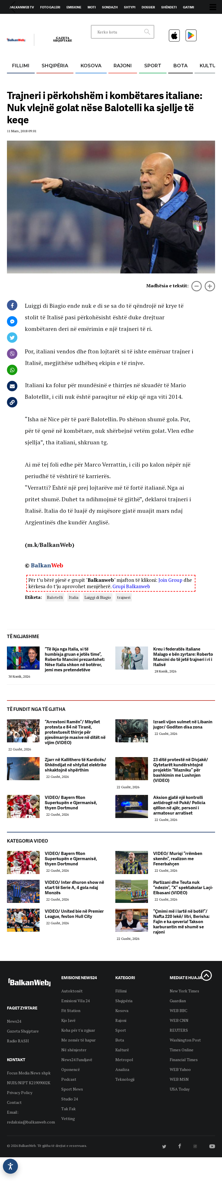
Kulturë (122, 1049)
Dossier (148, 7)
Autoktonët (72, 991)
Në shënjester (73, 1049)
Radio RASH (18, 1041)
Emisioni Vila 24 (75, 1000)
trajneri (123, 597)
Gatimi (188, 7)
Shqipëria (55, 65)
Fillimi (20, 65)
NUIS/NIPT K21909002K (28, 1082)
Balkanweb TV (22, 7)
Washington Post (185, 1040)
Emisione (73, 7)
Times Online (181, 1049)
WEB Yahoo (180, 1069)
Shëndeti (169, 7)
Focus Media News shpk (29, 1073)
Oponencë (70, 1069)
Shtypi (129, 7)
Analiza (122, 1069)
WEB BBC (178, 1010)
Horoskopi (19, 20)
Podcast (68, 1079)
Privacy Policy (19, 1092)
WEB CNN (179, 1020)
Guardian (178, 1000)
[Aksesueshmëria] (10, 1166)
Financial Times (184, 1059)
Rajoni (123, 65)
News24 (40, 20)
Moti (92, 7)
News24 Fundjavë (76, 1059)
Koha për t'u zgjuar (78, 1030)
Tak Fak (68, 1108)
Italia (73, 597)
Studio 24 (69, 1099)
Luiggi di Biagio (97, 597)
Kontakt (60, 20)
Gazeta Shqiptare (23, 1031)
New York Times (184, 991)
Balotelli (55, 597)
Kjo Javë (68, 1020)
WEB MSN (179, 1079)
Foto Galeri (50, 7)
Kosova (91, 65)
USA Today (180, 1089)
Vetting (68, 1118)
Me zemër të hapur (78, 1040)
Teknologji (124, 1079)
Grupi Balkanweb (131, 586)
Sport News (72, 1089)
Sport (152, 65)
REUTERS (179, 1030)
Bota (180, 65)
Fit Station (70, 1010)
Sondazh (110, 7)
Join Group (170, 580)
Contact (14, 1102)
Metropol (124, 1059)
